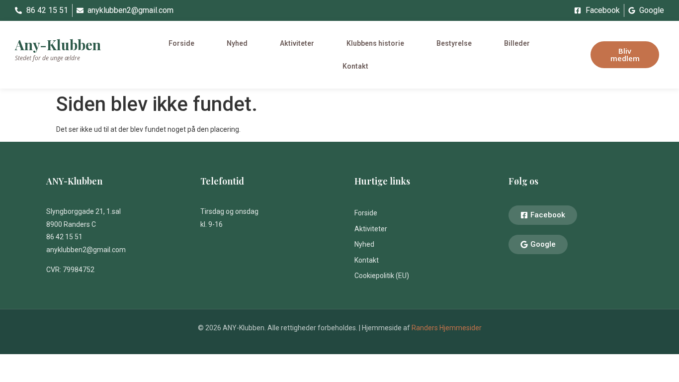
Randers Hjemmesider (447, 328)
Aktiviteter (297, 43)
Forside (181, 43)
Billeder (517, 43)
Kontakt (355, 66)
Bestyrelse (454, 43)
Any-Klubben (58, 44)
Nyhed (237, 43)
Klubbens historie (375, 43)
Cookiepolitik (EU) (381, 276)
